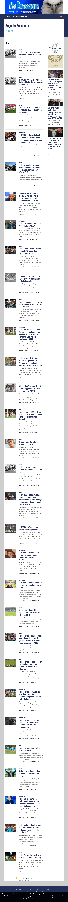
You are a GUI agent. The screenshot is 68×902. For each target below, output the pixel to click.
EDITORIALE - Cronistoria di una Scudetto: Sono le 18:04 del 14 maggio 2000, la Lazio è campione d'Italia (30, 138)
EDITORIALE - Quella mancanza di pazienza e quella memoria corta (30, 585)
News (13, 16)
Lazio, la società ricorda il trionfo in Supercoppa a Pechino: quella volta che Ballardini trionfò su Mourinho (30, 362)
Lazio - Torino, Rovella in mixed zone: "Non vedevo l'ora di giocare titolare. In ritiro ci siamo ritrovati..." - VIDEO (31, 639)
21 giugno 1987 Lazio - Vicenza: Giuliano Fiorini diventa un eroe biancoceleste (31, 82)
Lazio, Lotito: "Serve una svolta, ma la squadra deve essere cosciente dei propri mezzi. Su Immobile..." (29, 802)
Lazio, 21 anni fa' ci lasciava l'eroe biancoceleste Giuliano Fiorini (30, 54)
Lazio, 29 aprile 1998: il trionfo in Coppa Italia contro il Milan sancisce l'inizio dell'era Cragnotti (30, 415)
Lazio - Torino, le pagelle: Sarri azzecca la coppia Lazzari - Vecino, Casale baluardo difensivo (30, 665)
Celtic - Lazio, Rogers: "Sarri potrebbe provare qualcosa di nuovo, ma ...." (30, 773)
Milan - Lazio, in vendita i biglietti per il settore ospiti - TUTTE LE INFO (30, 612)
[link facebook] (50, 16)
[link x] (47, 16)
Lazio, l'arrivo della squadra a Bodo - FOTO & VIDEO (30, 224)
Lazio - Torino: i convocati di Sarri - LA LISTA (29, 749)
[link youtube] (56, 16)
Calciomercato (20, 16)
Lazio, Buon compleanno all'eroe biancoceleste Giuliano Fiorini (30, 469)
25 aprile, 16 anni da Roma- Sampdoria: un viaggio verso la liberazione (30, 110)
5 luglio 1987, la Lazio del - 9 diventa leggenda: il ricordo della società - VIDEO (30, 388)
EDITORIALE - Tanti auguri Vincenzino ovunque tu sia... (29, 528)
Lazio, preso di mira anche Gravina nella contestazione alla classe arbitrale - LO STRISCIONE (29, 168)
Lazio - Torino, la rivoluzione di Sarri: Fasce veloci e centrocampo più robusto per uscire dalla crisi (30, 695)
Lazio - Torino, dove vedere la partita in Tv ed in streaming (30, 856)
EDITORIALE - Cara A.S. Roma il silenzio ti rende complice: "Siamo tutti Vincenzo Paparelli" (30, 556)
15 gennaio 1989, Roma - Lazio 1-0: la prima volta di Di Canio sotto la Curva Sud (30, 278)
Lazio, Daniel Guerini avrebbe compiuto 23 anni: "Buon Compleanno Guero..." (30, 251)
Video (26, 16)
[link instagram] (53, 16)
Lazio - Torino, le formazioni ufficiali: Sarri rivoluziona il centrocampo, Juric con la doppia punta (29, 723)
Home (8, 16)
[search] (61, 16)
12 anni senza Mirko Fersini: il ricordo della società (30, 443)
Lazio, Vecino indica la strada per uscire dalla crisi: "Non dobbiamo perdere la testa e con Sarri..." (30, 828)
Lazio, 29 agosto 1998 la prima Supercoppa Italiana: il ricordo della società (30, 304)
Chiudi (39, 900)
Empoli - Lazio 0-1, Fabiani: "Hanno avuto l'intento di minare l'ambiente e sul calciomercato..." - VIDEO (29, 197)
